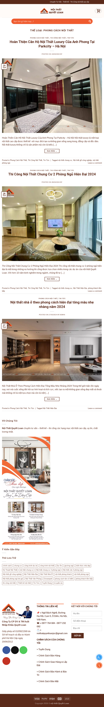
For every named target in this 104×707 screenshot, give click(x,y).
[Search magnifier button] (90, 21)
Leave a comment (95, 163)
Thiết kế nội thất (24, 583)
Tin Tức (70, 38)
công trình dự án (30, 566)
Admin (62, 314)
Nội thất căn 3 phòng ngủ (73, 570)
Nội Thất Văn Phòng (33, 579)
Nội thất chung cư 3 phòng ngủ (48, 570)
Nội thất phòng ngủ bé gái (13, 579)
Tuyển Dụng (47, 583)
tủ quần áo (58, 583)
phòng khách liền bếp (84, 579)
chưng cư (18, 566)
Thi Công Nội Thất (58, 38)
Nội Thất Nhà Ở (46, 574)
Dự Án (59, 566)
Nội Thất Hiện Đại (80, 288)
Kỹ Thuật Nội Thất (10, 570)
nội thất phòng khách (63, 574)
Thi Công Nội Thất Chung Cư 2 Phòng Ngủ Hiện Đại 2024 (52, 174)
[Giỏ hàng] (98, 10)
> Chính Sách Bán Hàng (48, 655)
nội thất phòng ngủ (81, 574)
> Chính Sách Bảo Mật (47, 681)
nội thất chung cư (65, 160)
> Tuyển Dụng (43, 649)
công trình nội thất (47, 566)
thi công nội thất (9, 583)
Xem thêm (52, 151)
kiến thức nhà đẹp (83, 566)
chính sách (7, 566)
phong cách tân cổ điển (64, 579)
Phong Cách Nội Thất (39, 38)
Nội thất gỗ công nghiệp (82, 160)
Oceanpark (48, 579)
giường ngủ (69, 566)
